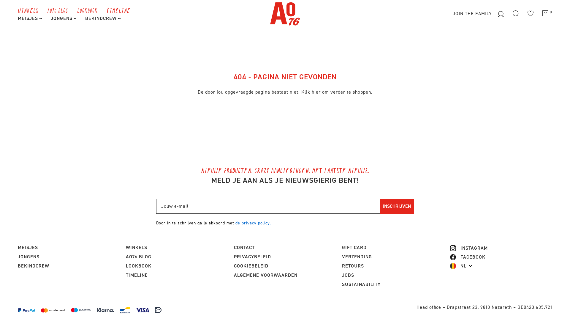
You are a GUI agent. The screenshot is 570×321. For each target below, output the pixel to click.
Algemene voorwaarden (265, 275)
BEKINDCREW (101, 18)
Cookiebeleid (251, 266)
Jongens (62, 18)
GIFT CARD (354, 247)
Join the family (473, 13)
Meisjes (28, 18)
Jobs (348, 275)
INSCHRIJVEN (397, 206)
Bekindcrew (33, 266)
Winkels (28, 10)
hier (316, 92)
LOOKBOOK (87, 10)
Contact (244, 247)
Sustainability (361, 284)
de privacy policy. (253, 223)
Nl (463, 266)
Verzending (357, 257)
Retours (353, 266)
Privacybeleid (252, 257)
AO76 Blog (57, 10)
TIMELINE (118, 10)
